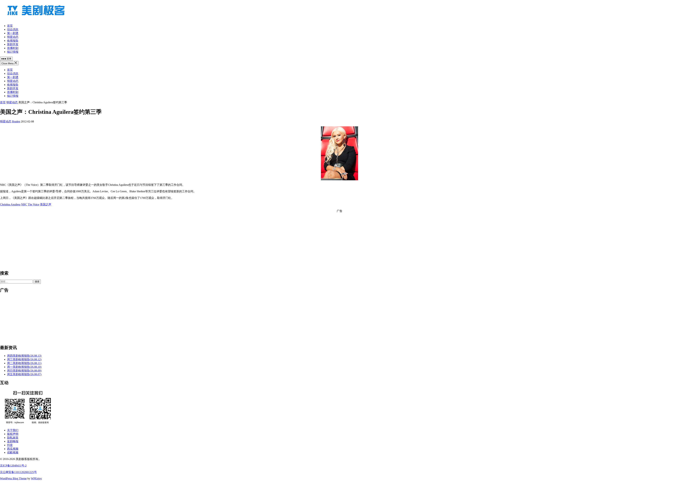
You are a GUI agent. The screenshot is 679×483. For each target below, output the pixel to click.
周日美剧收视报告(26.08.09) (24, 370)
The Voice (33, 204)
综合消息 (12, 73)
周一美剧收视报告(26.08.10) (24, 366)
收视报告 (12, 84)
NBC (24, 204)
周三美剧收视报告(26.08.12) (24, 359)
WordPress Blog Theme (13, 478)
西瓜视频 (12, 448)
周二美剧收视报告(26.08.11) (24, 363)
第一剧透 (12, 77)
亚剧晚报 (12, 441)
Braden (16, 121)
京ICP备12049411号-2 (13, 465)
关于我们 (12, 430)
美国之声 (45, 204)
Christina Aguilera (10, 204)
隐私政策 (12, 437)
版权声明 (12, 433)
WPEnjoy (36, 478)
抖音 (10, 445)
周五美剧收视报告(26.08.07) (24, 374)
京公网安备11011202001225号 (18, 472)
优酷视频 (12, 452)
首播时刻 (12, 92)
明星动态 (12, 80)
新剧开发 (12, 88)
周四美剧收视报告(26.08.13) (24, 355)
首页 (10, 69)
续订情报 (12, 95)
